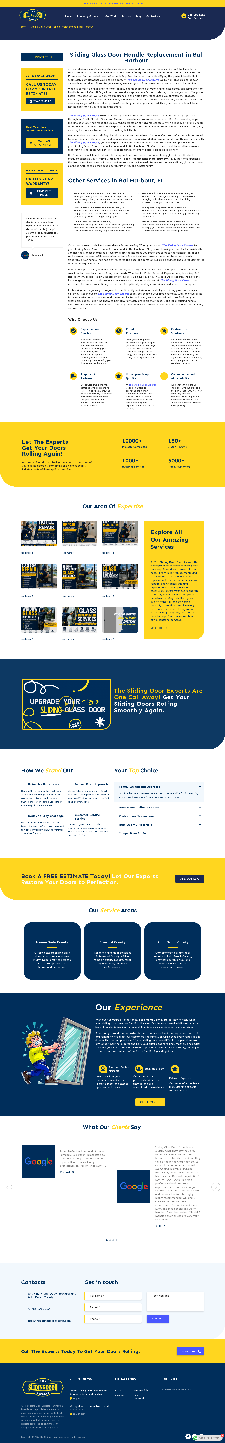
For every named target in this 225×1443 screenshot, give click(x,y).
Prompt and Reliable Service (139, 807)
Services (126, 16)
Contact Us (153, 16)
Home (68, 16)
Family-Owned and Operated (139, 787)
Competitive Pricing (133, 833)
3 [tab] (113, 1240)
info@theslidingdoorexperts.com (49, 1321)
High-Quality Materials (135, 825)
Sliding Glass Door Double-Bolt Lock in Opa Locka (90, 1408)
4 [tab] (116, 1240)
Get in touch (158, 1319)
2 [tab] (110, 1240)
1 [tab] (107, 1240)
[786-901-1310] (183, 15)
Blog (139, 16)
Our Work (111, 16)
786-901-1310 (196, 14)
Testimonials (141, 1390)
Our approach (139, 1397)
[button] (66, 704)
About (118, 1390)
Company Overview (89, 16)
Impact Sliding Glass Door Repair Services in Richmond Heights (88, 1392)
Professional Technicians (136, 816)
